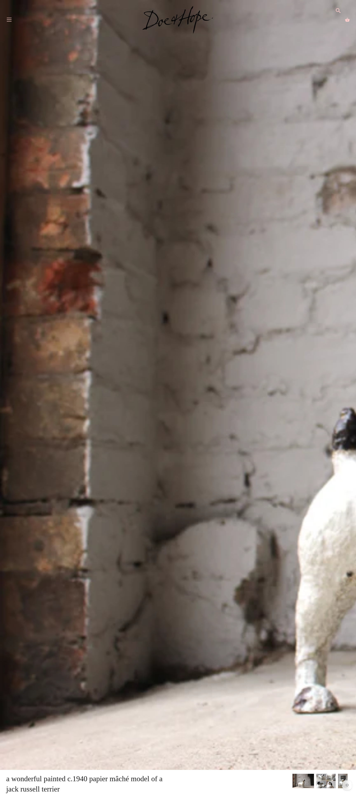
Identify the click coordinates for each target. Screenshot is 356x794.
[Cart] (347, 19)
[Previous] (292, 781)
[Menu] (9, 20)
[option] (303, 782)
